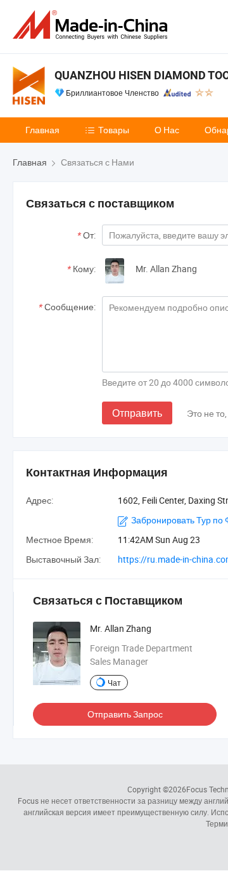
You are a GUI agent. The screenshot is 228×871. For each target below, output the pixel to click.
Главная (42, 130)
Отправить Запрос (125, 714)
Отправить (137, 413)
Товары (113, 130)
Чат (114, 683)
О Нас (167, 130)
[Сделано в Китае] (92, 25)
